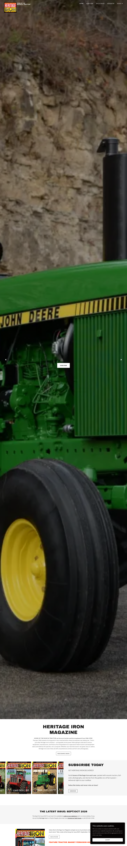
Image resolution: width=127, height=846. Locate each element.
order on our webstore (70, 816)
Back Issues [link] (100, 3)
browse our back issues (74, 818)
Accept (107, 839)
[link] (17, 3)
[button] (120, 4)
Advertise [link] (110, 3)
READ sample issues (63, 753)
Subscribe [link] (89, 3)
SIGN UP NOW (54, 837)
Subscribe (63, 365)
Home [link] (81, 3)
